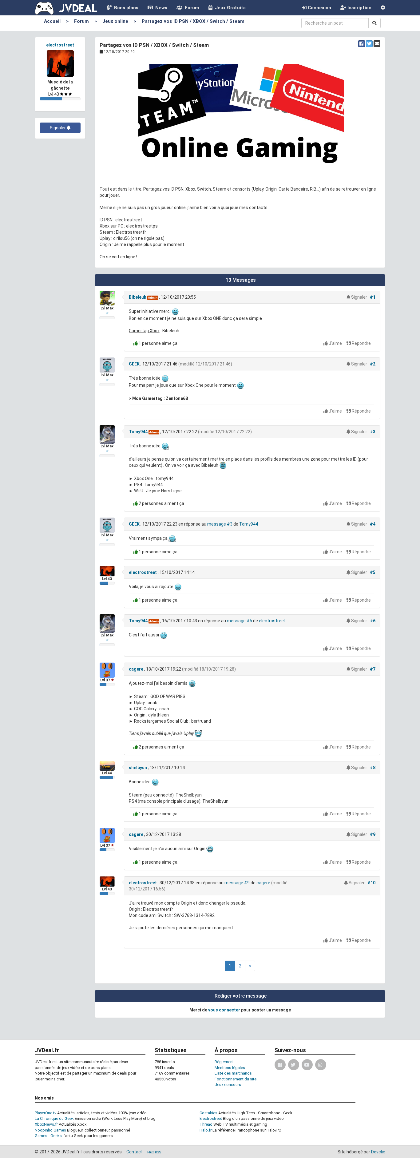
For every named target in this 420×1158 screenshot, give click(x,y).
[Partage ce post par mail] (377, 43)
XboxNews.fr (46, 1124)
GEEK (134, 363)
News (160, 7)
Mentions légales (230, 1067)
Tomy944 (138, 431)
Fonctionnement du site (235, 1079)
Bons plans (125, 7)
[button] (383, 7)
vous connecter (224, 1009)
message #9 (237, 882)
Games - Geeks (48, 1135)
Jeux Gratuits (229, 7)
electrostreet (60, 44)
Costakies (208, 1113)
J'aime (335, 343)
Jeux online (115, 21)
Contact (134, 1151)
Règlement (224, 1061)
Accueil (52, 21)
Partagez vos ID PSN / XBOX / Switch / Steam (193, 21)
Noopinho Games (50, 1130)
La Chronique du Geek (54, 1118)
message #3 (219, 524)
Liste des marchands (233, 1073)
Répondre (361, 343)
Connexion (319, 7)
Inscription (358, 7)
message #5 (239, 620)
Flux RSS (154, 1152)
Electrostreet (211, 1118)
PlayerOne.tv (45, 1113)
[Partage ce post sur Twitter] (369, 43)
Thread (206, 1124)
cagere (136, 669)
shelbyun (138, 767)
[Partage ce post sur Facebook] (361, 43)
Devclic (378, 1151)
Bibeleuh (137, 297)
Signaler (58, 127)
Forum (190, 7)
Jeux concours (228, 1084)
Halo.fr (206, 1130)
